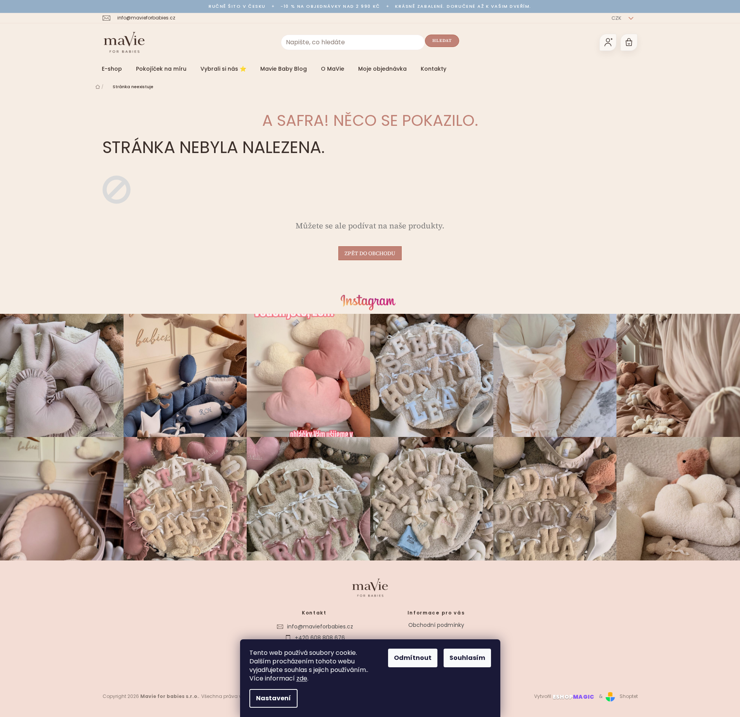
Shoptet (629, 696)
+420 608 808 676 (320, 638)
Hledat (442, 41)
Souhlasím (467, 657)
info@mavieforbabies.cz (320, 626)
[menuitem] (112, 68)
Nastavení (273, 698)
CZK (617, 18)
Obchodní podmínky (436, 625)
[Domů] (98, 86)
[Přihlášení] (607, 42)
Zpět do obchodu (370, 253)
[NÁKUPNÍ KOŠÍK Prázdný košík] (628, 42)
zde (301, 678)
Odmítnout (413, 657)
